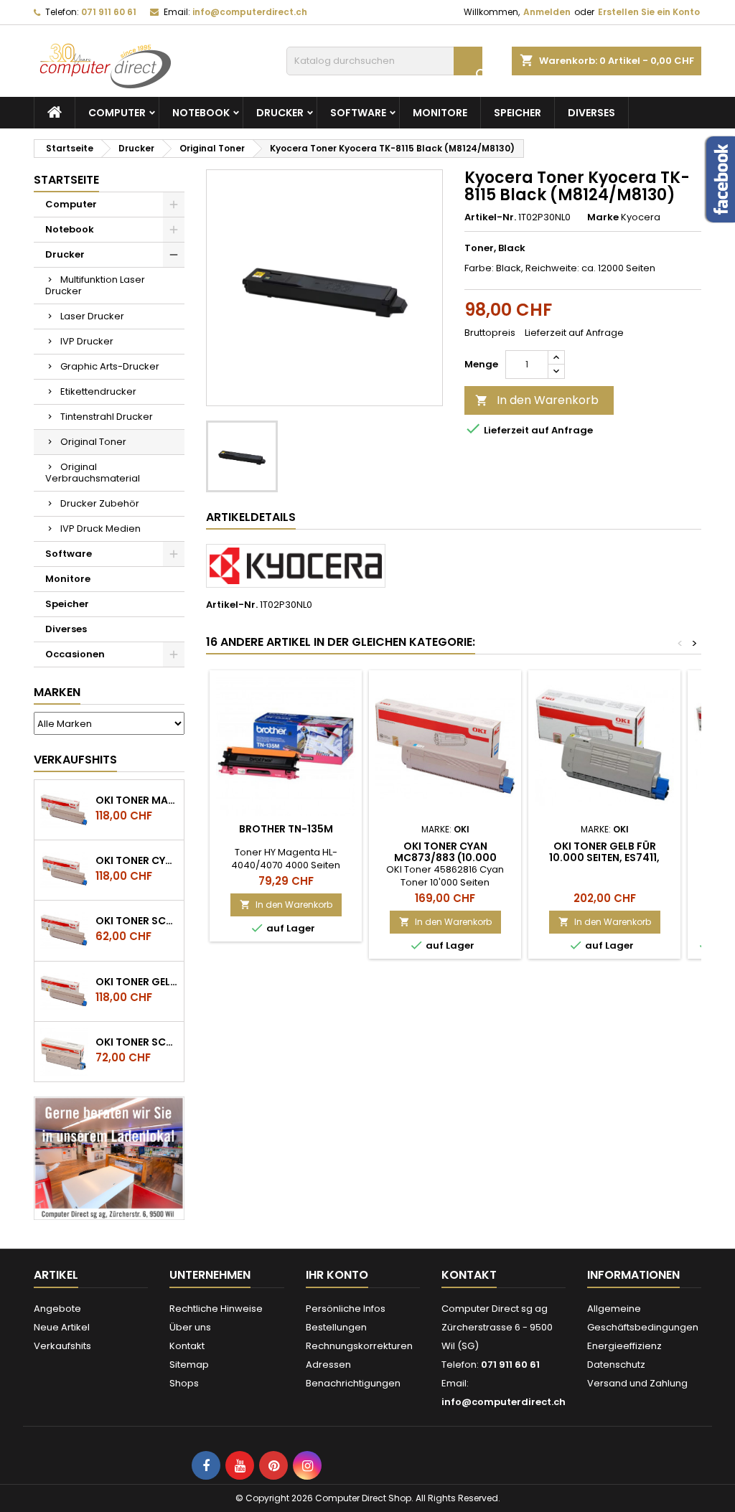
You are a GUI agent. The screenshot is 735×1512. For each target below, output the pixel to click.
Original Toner (93, 442)
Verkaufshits (75, 759)
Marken (57, 692)
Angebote (57, 1308)
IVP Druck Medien (100, 528)
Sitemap (189, 1364)
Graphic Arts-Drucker (109, 366)
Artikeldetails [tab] (251, 517)
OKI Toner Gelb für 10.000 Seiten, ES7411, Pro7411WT (604, 857)
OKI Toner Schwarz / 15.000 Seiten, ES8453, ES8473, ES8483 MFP (136, 920)
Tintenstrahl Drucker (106, 416)
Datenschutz (616, 1364)
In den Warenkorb (537, 400)
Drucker (280, 112)
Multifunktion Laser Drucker (95, 285)
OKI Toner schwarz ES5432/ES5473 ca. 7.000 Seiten (136, 1042)
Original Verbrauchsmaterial (92, 472)
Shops (184, 1383)
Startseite (66, 180)
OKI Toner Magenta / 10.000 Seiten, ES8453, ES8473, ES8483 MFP (136, 800)
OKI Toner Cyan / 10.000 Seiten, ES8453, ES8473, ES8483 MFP (136, 860)
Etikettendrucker (98, 391)
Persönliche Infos (345, 1308)
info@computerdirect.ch (249, 12)
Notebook (201, 112)
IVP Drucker (86, 341)
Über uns (190, 1327)
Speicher (517, 112)
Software (358, 112)
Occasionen (75, 654)
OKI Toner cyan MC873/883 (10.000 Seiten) (445, 857)
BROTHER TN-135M (286, 829)
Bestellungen (336, 1327)
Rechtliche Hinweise (216, 1308)
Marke (603, 217)
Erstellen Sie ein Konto (649, 12)
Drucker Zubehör (99, 503)
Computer (117, 112)
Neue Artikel (62, 1327)
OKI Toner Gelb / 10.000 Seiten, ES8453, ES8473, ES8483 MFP (136, 981)
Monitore (440, 112)
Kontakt (187, 1346)
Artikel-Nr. (490, 217)
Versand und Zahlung (637, 1383)
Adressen (328, 1364)
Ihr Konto (337, 1275)
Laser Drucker (92, 316)
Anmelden (547, 12)
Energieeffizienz (624, 1346)
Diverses (591, 112)
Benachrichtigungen (353, 1383)
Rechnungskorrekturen (359, 1346)
